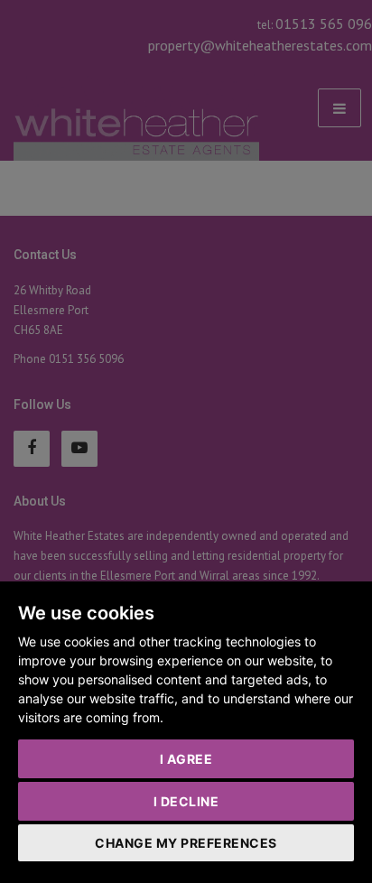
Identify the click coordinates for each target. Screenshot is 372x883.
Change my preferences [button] (186, 842)
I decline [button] (186, 801)
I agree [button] (186, 759)
